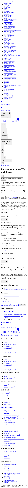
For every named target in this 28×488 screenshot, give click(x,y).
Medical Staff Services (9, 65)
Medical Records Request (10, 50)
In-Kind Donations (8, 97)
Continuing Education (9, 79)
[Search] (10, 160)
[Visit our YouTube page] (7, 323)
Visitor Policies (7, 28)
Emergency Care (7, 3)
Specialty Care (7, 5)
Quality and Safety (8, 478)
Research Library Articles (10, 71)
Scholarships (7, 86)
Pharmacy (6, 8)
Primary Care (7, 7)
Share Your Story (8, 54)
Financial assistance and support (11, 415)
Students (6, 93)
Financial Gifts (7, 98)
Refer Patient (7, 57)
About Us (6, 342)
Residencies (6, 82)
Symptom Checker (8, 15)
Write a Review (7, 53)
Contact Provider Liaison (9, 62)
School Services (7, 34)
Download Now (7, 16)
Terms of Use (7, 476)
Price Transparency (8, 47)
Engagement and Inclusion (10, 344)
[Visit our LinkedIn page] (9, 323)
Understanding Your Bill (9, 43)
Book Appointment (8, 1)
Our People (6, 350)
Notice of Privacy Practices (10, 474)
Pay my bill (6, 413)
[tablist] (14, 179)
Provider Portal (7, 58)
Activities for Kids (8, 36)
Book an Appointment (9, 12)
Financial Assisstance (9, 44)
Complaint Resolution (9, 480)
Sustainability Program (9, 352)
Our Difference (7, 348)
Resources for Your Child (10, 32)
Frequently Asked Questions (10, 19)
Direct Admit (7, 59)
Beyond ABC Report (9, 89)
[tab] (3, 178)
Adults (5, 91)
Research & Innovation (9, 69)
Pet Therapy (6, 94)
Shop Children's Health (9, 451)
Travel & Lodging (8, 39)
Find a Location (7, 10)
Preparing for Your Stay (9, 26)
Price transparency (8, 424)
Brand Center (7, 395)
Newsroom (6, 393)
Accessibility (7, 458)
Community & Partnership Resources (12, 30)
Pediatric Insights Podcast (10, 74)
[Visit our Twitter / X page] (3, 323)
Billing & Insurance (8, 40)
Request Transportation (9, 61)
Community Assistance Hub (10, 31)
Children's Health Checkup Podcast (12, 87)
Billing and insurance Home (10, 411)
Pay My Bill (6, 42)
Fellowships (6, 81)
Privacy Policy (7, 477)
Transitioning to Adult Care (10, 35)
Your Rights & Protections (10, 46)
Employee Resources (9, 378)
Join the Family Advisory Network (12, 55)
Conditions (6, 14)
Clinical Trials (7, 70)
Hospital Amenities (8, 24)
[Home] (14, 120)
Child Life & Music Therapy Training (12, 85)
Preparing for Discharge (9, 27)
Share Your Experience (9, 51)
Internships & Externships (10, 78)
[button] (14, 356)
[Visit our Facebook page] (1, 323)
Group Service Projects (9, 95)
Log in (5, 18)
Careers (5, 376)
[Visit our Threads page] (10, 323)
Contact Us (6, 453)
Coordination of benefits (9, 422)
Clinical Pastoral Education (10, 83)
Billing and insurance (7, 407)
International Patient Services (10, 481)
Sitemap (5, 456)
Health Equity (7, 346)
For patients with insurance (10, 48)
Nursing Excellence (8, 73)
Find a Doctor (7, 11)
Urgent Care (6, 4)
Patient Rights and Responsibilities (12, 473)
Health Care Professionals (10, 77)
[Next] (2, 176)
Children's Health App (9, 20)
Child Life (6, 38)
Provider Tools (7, 63)
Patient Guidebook (8, 23)
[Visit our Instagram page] (5, 323)
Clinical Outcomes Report (10, 66)
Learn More (6, 67)
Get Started (6, 90)
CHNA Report (7, 482)
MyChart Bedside (8, 22)
